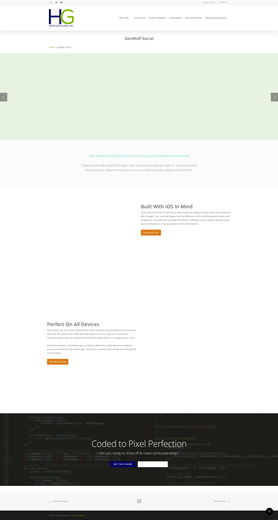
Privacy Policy (79, 515)
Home (52, 47)
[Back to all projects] (139, 500)
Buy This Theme (123, 464)
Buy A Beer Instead (152, 464)
